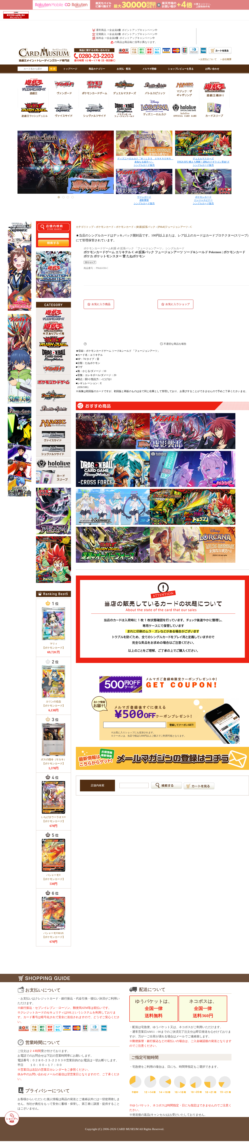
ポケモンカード (105, 226)
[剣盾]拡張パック (145, 226)
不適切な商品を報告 (175, 343)
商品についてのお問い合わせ (121, 344)
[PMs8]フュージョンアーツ (173, 226)
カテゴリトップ (85, 226)
